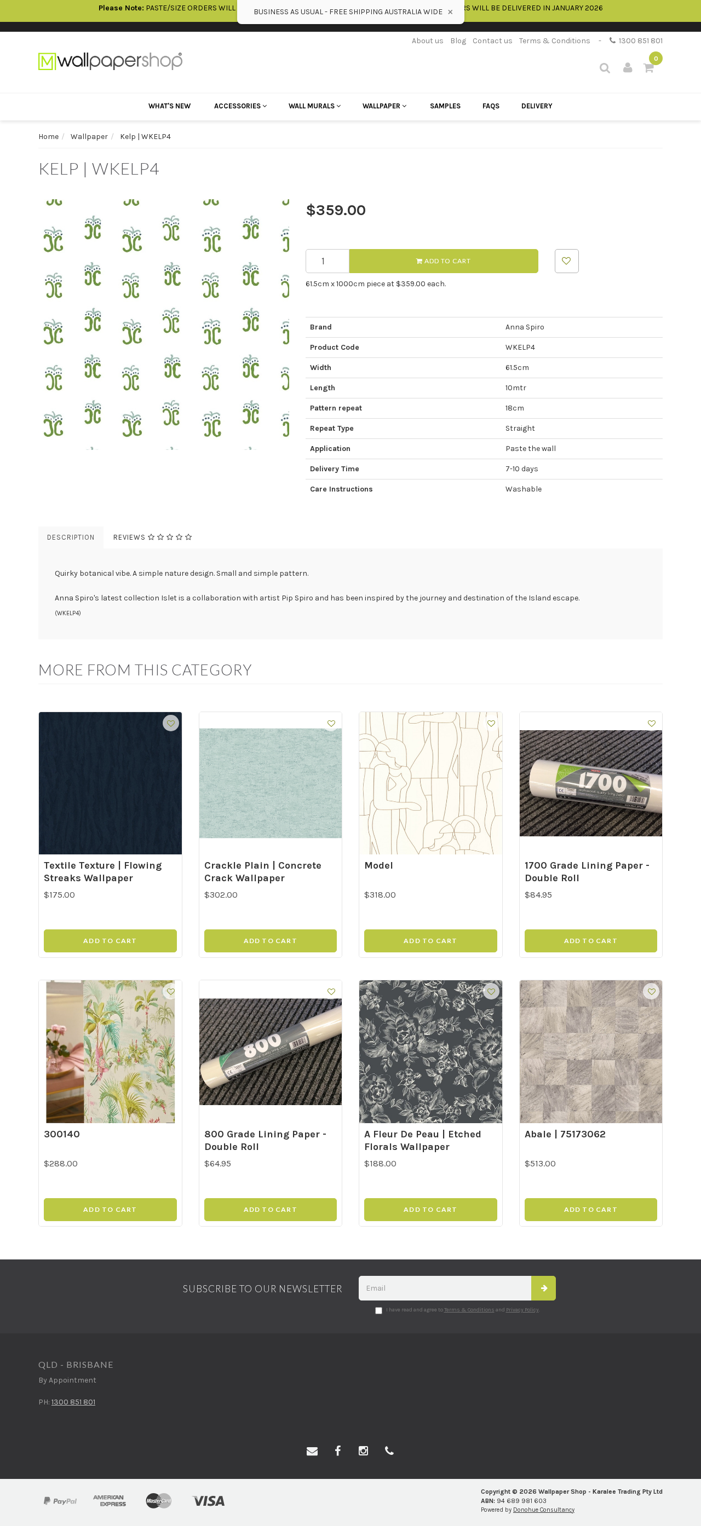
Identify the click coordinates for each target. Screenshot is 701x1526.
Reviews (130, 537)
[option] (163, 324)
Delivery (537, 106)
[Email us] (312, 1452)
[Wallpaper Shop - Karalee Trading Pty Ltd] (110, 60)
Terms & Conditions (554, 40)
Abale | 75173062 (565, 1134)
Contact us (493, 40)
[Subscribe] (543, 1288)
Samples (445, 106)
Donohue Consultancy (543, 1509)
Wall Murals (312, 106)
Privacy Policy (522, 1310)
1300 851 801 (639, 40)
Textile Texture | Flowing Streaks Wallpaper (103, 871)
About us (428, 40)
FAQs (490, 106)
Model (378, 865)
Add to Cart (447, 261)
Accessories (238, 106)
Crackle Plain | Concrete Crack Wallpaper (262, 871)
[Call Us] (389, 1452)
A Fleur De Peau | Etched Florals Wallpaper (422, 1140)
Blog (458, 40)
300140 (62, 1134)
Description (71, 537)
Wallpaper (382, 106)
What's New (169, 106)
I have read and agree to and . (463, 1310)
